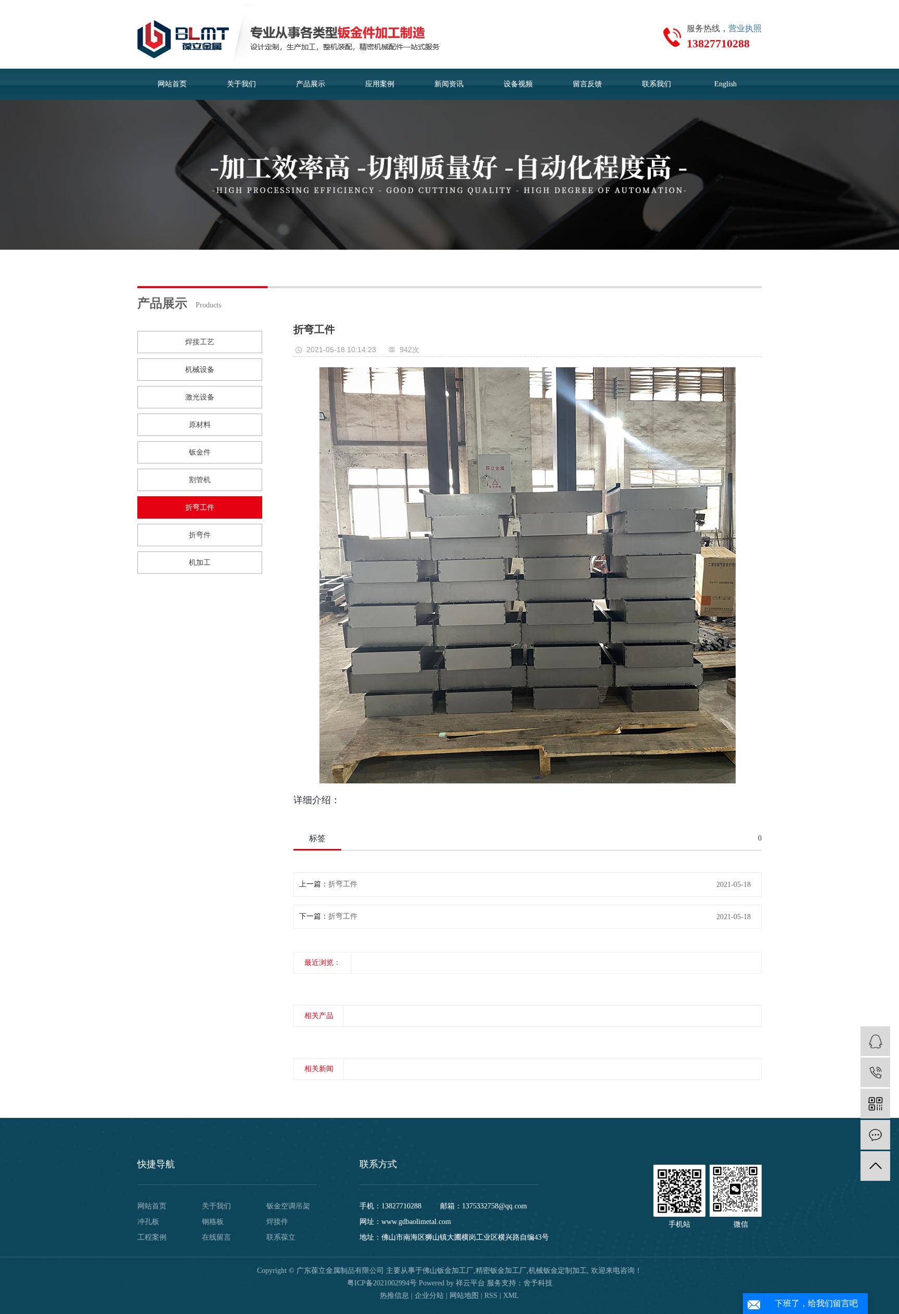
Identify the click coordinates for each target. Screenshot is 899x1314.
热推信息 (394, 1295)
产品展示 (310, 84)
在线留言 (216, 1237)
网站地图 (464, 1295)
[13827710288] (875, 1072)
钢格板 (213, 1222)
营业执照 (745, 28)
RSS (490, 1295)
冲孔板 (148, 1222)
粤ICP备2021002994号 (382, 1283)
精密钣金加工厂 (501, 1270)
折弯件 (200, 535)
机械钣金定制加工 (558, 1270)
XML (511, 1295)
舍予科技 (538, 1283)
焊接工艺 (199, 342)
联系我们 (656, 84)
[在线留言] (875, 1135)
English (725, 84)
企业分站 (429, 1295)
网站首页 (172, 84)
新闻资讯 (449, 84)
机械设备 (199, 369)
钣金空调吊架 (288, 1206)
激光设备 (199, 397)
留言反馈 (587, 84)
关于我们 (241, 84)
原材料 (200, 425)
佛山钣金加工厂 (447, 1270)
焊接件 (277, 1222)
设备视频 (518, 84)
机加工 (200, 562)
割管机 (200, 480)
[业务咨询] (875, 1041)
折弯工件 (199, 507)
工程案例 (151, 1237)
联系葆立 (281, 1237)
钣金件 (200, 452)
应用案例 (379, 84)
